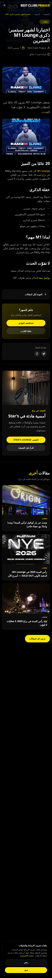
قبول (26, 970)
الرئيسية (46, 14)
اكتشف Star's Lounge (25, 439)
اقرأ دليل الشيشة (26, 447)
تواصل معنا (44, 277)
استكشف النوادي (26, 323)
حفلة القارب (26, 331)
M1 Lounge (43, 171)
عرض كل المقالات (37, 638)
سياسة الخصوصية (27, 955)
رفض (26, 962)
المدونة (37, 14)
